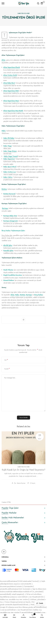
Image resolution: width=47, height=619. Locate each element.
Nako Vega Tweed (10, 156)
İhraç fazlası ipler (7, 235)
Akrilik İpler (7, 245)
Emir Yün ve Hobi (23, 13)
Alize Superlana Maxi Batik (13, 111)
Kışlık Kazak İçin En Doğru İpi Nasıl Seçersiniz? (23, 469)
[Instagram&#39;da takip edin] (23, 319)
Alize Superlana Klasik (11, 67)
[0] (42, 3)
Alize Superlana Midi (11, 91)
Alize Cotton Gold (10, 75)
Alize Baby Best (9, 83)
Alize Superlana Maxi (11, 101)
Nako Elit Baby (8, 138)
